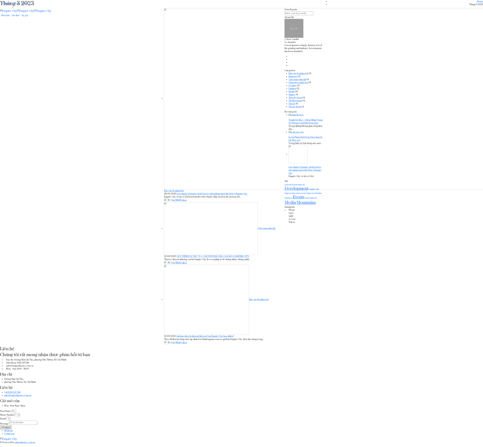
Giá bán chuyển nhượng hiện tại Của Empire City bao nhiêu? (205, 336)
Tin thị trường (295, 100)
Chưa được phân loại (298, 82)
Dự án (16, 3)
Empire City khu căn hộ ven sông (295, 193)
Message (4, 423)
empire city (314, 189)
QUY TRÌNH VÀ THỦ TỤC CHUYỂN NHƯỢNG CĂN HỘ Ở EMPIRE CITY (213, 256)
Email (3, 418)
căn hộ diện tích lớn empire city (295, 185)
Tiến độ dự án (295, 97)
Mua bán (5, 15)
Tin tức (24, 3)
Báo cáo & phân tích (174, 190)
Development (297, 188)
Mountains (306, 202)
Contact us (9, 433)
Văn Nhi (175, 200)
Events (298, 197)
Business (293, 76)
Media (292, 91)
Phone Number (7, 415)
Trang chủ (6, 3)
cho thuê (16, 15)
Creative (293, 85)
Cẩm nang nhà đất (266, 228)
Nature (292, 94)
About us (8, 430)
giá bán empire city (311, 198)
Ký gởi (25, 15)
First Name (5, 411)
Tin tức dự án (295, 106)
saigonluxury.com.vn (25, 442)
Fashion (292, 88)
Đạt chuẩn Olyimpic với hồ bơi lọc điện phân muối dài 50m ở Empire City (212, 193)
